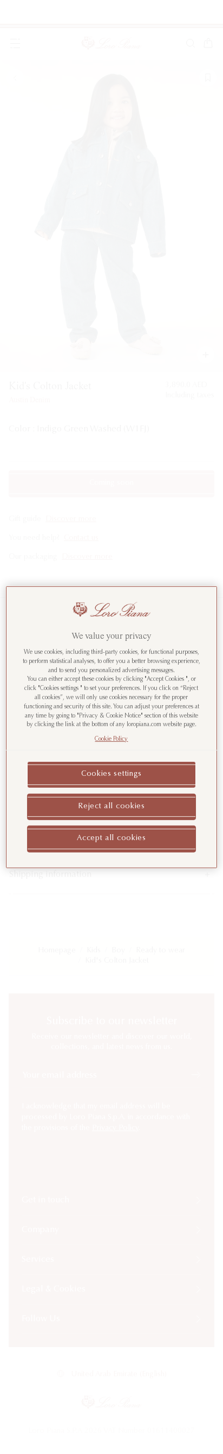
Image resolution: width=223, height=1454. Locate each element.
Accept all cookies (111, 838)
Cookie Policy (111, 739)
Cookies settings (111, 774)
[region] (111, 726)
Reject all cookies (111, 806)
